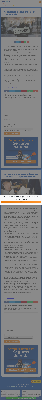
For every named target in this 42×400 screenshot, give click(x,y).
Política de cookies (19, 203)
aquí (28, 198)
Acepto (21, 201)
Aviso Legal (24, 203)
